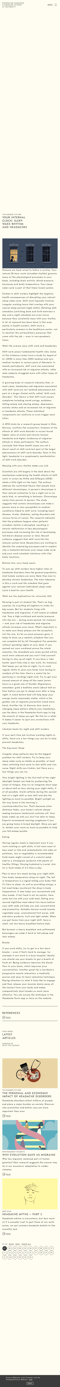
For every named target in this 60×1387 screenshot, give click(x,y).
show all (26, 1244)
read (8, 1116)
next (17, 1244)
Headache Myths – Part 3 (22, 1214)
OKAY (30, 1383)
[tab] (30, 1013)
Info (31, 1379)
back (11, 1244)
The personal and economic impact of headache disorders (26, 1095)
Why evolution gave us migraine (28, 1154)
